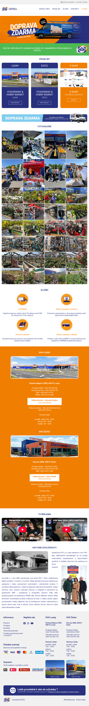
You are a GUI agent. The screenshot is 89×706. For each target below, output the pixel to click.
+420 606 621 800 (50, 467)
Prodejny (6, 625)
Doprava (6, 623)
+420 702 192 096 (47, 395)
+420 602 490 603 (44, 479)
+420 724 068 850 (44, 403)
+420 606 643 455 (44, 486)
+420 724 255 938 (50, 388)
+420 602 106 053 (81, 2)
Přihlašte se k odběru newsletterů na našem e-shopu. (63, 692)
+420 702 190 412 (44, 410)
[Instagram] (28, 623)
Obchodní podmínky (10, 631)
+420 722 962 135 (51, 390)
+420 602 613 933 (46, 392)
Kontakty (6, 628)
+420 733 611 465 (46, 471)
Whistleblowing (69, 700)
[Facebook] (25, 623)
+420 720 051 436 (51, 469)
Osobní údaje (81, 700)
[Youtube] (33, 623)
